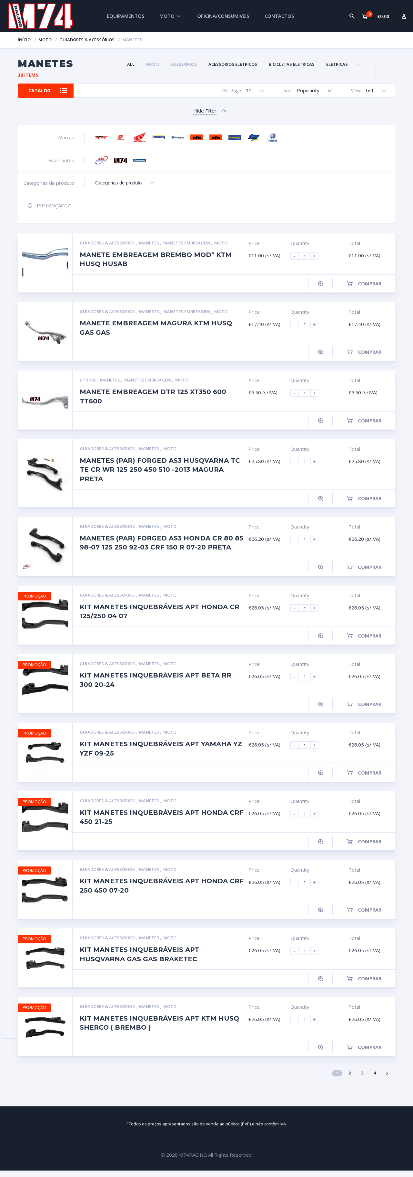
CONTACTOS (279, 16)
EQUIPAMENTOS (125, 16)
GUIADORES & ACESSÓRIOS (87, 40)
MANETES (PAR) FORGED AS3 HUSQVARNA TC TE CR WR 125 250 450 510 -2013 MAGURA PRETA (160, 470)
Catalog (39, 90)
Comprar (369, 283)
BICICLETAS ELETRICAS (292, 64)
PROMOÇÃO (54, 205)
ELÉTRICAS (337, 64)
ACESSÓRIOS (184, 64)
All (131, 64)
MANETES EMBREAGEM (187, 243)
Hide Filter (205, 110)
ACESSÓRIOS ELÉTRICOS (232, 64)
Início (24, 40)
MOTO (167, 16)
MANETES (149, 243)
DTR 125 (88, 380)
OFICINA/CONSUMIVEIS (223, 16)
